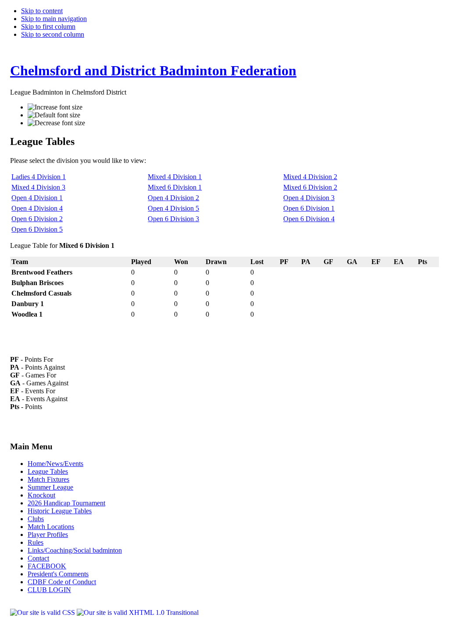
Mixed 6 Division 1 (175, 187)
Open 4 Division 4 (37, 208)
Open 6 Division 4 (309, 218)
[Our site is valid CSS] (43, 612)
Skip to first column (48, 26)
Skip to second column (52, 34)
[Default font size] (54, 115)
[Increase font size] (55, 107)
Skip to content (42, 10)
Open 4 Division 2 (173, 197)
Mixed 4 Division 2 (310, 176)
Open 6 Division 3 (173, 218)
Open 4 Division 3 (309, 197)
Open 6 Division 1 (309, 208)
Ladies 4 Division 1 (38, 176)
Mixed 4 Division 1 (175, 176)
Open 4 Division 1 (37, 197)
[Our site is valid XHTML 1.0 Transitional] (138, 612)
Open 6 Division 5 (37, 229)
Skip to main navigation (54, 18)
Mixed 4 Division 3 (38, 187)
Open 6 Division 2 (37, 218)
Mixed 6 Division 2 (310, 187)
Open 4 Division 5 (173, 208)
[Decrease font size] (56, 123)
